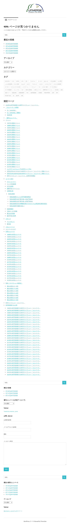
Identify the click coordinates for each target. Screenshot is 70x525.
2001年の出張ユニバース (14, 241)
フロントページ (10, 227)
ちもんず (23, 84)
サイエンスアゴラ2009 (15, 87)
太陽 (61, 90)
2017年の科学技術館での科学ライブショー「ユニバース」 (23, 356)
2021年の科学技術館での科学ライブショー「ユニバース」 (23, 365)
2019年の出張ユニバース (14, 280)
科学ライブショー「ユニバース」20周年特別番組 (21, 176)
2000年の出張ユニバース (14, 239)
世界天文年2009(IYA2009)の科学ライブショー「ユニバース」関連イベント (28, 174)
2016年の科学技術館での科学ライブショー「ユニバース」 (23, 354)
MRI (26, 81)
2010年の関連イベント (13, 153)
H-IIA (13, 81)
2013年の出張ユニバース (14, 267)
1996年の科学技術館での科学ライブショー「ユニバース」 (23, 308)
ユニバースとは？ (11, 229)
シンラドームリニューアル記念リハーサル (19, 169)
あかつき (46, 81)
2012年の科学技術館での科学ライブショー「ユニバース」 (23, 345)
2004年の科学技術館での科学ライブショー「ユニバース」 (23, 326)
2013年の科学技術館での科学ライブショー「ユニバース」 (23, 347)
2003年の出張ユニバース (14, 246)
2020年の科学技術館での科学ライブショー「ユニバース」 (23, 363)
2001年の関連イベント (13, 132)
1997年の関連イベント (13, 123)
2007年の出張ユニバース (14, 255)
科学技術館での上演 (11, 305)
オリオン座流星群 (57, 84)
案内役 (9, 224)
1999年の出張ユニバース (14, 237)
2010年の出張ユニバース (14, 260)
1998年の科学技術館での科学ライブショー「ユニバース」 (23, 313)
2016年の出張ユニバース (14, 273)
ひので (28, 84)
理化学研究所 (47, 92)
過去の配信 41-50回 (12, 295)
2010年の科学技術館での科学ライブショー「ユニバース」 (23, 340)
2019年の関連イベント (13, 164)
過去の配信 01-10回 (12, 286)
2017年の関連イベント (13, 162)
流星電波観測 (33, 92)
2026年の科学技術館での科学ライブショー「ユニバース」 (22, 105)
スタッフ (8, 219)
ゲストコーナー (11, 182)
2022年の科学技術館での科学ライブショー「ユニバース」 (23, 368)
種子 (57, 92)
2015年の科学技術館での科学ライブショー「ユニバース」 (23, 352)
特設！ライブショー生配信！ (14, 283)
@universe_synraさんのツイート (13, 511)
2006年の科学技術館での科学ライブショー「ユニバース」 (23, 331)
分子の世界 (10, 186)
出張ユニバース (37, 90)
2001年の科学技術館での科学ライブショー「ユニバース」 (23, 320)
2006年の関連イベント (13, 144)
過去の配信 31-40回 (12, 293)
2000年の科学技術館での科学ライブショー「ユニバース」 (23, 317)
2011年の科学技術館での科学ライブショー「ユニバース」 (23, 342)
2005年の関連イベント (13, 141)
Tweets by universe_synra (11, 411)
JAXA (22, 81)
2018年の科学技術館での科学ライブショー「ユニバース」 (23, 358)
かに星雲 (60, 81)
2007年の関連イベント (13, 146)
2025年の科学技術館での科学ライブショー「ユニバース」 (23, 374)
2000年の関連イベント (13, 130)
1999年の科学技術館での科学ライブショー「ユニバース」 (23, 315)
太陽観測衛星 (21, 92)
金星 (22, 95)
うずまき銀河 (53, 81)
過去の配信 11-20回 (12, 288)
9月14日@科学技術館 (12, 46)
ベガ (39, 87)
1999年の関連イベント (13, 128)
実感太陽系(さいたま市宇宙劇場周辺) (20, 197)
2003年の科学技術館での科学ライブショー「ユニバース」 (23, 324)
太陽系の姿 (10, 191)
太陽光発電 (14, 92)
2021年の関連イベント (13, 167)
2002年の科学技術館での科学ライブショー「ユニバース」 (23, 322)
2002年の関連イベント (13, 135)
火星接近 (40, 92)
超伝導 (17, 95)
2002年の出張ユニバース (14, 244)
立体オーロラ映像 (12, 211)
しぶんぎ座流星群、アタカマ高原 (12, 84)
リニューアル (16, 90)
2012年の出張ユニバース (14, 264)
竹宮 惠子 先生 (8, 95)
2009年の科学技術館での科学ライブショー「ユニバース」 (23, 338)
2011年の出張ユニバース (14, 262)
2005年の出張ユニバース (14, 250)
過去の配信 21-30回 (12, 291)
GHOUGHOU (7, 81)
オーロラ (39, 81)
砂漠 (53, 92)
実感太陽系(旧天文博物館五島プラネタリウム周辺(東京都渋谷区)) (28, 204)
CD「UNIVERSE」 (12, 110)
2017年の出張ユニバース (14, 276)
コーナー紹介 (9, 179)
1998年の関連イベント (13, 125)
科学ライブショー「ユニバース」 (15, 303)
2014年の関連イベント (13, 160)
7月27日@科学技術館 (12, 53)
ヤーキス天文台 (53, 87)
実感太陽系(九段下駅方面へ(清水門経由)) (21, 199)
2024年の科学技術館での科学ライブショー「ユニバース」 (23, 372)
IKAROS (17, 81)
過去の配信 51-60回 (12, 298)
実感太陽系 (11, 194)
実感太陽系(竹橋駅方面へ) (17, 206)
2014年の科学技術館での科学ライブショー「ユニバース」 (23, 349)
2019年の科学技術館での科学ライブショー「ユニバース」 (23, 361)
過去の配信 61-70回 (12, 300)
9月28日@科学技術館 (12, 44)
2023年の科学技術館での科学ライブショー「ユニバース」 (23, 370)
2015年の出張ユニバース (14, 271)
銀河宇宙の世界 (11, 216)
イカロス (41, 84)
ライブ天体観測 (8, 90)
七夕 (22, 90)
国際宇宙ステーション (47, 90)
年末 (27, 92)
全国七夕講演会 (29, 90)
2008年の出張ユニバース (14, 257)
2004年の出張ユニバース (14, 248)
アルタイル (32, 81)
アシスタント (11, 222)
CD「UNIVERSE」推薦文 (13, 113)
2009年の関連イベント (13, 151)
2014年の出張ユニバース (14, 269)
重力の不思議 (11, 213)
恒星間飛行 (10, 209)
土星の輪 (56, 90)
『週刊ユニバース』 (11, 118)
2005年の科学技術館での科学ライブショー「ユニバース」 (23, 329)
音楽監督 (9, 115)
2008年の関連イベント (13, 148)
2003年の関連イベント (13, 137)
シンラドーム (25, 87)
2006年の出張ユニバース (14, 253)
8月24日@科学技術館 (12, 48)
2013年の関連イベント (13, 158)
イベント (8, 120)
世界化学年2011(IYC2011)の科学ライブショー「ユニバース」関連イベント (28, 171)
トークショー (33, 87)
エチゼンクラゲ (48, 84)
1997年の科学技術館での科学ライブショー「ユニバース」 (23, 310)
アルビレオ (34, 84)
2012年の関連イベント (13, 155)
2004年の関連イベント (13, 139)
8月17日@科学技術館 (12, 51)
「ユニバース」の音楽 (12, 107)
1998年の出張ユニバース (14, 234)
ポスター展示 (45, 87)
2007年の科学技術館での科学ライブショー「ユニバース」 (23, 333)
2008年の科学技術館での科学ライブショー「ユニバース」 (23, 336)
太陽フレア (7, 92)
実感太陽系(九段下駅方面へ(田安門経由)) (21, 201)
